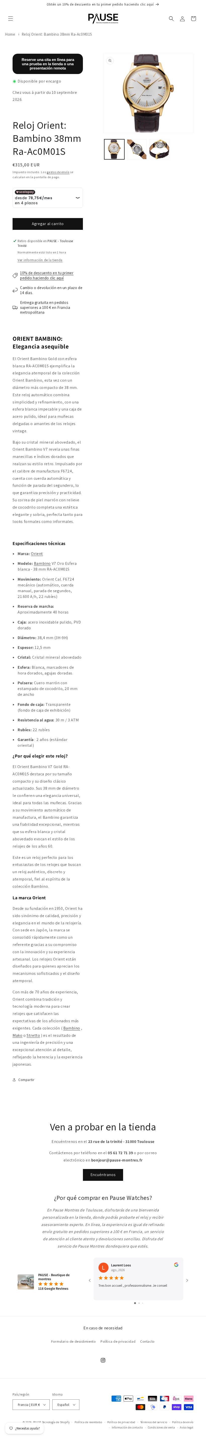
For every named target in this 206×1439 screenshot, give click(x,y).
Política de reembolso (88, 1422)
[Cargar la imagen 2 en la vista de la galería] (137, 149)
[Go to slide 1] (135, 1303)
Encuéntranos (103, 1174)
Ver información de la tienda (40, 260)
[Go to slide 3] (142, 1303)
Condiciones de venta (161, 1427)
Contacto (147, 1341)
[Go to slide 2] (139, 1303)
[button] (10, 18)
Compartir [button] (26, 1079)
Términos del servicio (153, 1422)
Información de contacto (127, 1427)
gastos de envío (58, 172)
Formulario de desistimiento (73, 1341)
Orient (37, 553)
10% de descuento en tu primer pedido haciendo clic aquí (46, 275)
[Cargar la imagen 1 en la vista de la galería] (114, 149)
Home (10, 34)
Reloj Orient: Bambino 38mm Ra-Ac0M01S (57, 34)
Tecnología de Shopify (56, 1422)
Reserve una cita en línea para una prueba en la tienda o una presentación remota (48, 63)
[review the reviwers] (176, 1265)
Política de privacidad (117, 1341)
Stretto (33, 1035)
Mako (17, 1035)
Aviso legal (186, 1427)
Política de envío (182, 1422)
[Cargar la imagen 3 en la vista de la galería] (159, 149)
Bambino (42, 563)
